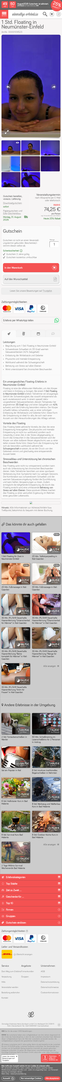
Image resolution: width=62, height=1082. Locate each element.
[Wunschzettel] (58, 14)
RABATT (56, 7)
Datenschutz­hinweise (50, 987)
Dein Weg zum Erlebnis (11, 971)
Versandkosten (48, 215)
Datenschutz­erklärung (50, 982)
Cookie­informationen (50, 993)
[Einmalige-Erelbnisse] (31, 1014)
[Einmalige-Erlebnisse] (25, 14)
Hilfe (3, 982)
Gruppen (25, 977)
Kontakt (5, 998)
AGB (43, 971)
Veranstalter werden (10, 987)
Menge (52, 240)
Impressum (45, 977)
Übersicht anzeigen (24, 954)
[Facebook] (58, 1025)
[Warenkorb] (51, 14)
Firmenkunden (27, 971)
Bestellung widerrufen (11, 993)
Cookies (27, 1068)
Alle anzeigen (49, 666)
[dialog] (31, 1073)
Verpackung (6, 977)
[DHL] (7, 954)
